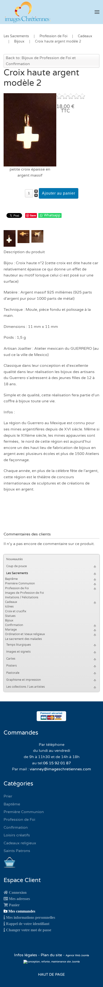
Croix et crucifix (15, 611)
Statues (10, 616)
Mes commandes (21, 911)
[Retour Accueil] (28, 12)
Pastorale (12, 672)
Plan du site (51, 955)
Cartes (10, 658)
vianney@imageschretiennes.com (60, 769)
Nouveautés (14, 559)
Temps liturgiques (18, 644)
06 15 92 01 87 (57, 763)
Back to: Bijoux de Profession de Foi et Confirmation (41, 61)
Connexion (18, 892)
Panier (14, 905)
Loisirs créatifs (17, 835)
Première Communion (20, 583)
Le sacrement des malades (23, 639)
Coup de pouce (16, 566)
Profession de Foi (17, 588)
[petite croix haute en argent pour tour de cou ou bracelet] (30, 129)
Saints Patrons (17, 850)
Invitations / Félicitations (21, 597)
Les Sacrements (17, 573)
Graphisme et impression (23, 679)
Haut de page (51, 974)
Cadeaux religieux (20, 843)
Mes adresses (19, 899)
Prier (8, 796)
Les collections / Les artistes (25, 686)
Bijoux (9, 620)
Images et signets (18, 651)
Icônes (9, 606)
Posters (11, 665)
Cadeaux (11, 602)
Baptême (11, 579)
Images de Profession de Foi (24, 593)
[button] (97, 12)
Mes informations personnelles (30, 917)
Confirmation (14, 625)
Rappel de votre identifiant (27, 924)
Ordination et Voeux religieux (25, 634)
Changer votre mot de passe (28, 930)
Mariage (11, 629)
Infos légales (26, 955)
